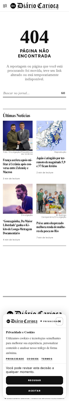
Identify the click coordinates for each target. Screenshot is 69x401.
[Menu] (5, 6)
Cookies (33, 358)
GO (63, 93)
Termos (47, 358)
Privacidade (15, 358)
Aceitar (34, 390)
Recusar (34, 380)
